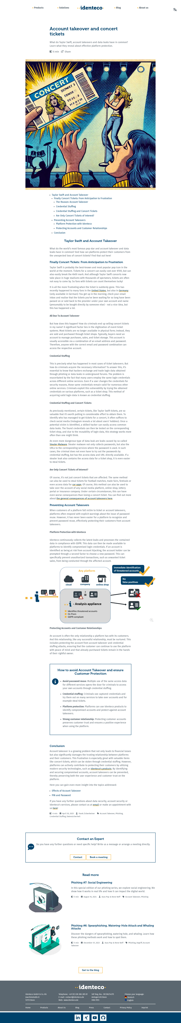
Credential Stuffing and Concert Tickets (76, 211)
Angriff (139, 943)
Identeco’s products (101, 768)
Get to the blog (90, 970)
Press (91, 1008)
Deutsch (130, 997)
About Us (62, 1008)
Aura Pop (105, 897)
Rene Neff (116, 897)
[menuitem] (140, 997)
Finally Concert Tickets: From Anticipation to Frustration (83, 198)
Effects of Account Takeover (66, 790)
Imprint (145, 1008)
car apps (76, 484)
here (55, 808)
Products (39, 7)
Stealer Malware (58, 444)
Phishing (119, 813)
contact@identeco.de (74, 997)
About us (143, 7)
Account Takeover (107, 813)
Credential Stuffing (66, 206)
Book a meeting (99, 857)
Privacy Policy (126, 1008)
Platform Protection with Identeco (74, 223)
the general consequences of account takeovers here (84, 498)
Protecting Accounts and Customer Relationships (81, 228)
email (96, 804)
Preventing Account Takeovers (69, 220)
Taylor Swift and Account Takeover (70, 195)
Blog (118, 7)
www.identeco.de (71, 1000)
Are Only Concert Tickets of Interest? (75, 215)
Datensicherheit (73, 816)
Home (27, 1008)
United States (98, 290)
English (130, 1000)
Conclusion (59, 232)
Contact (77, 857)
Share (68, 51)
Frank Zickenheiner (87, 813)
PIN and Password (61, 795)
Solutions (64, 7)
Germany (123, 290)
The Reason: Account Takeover (72, 202)
